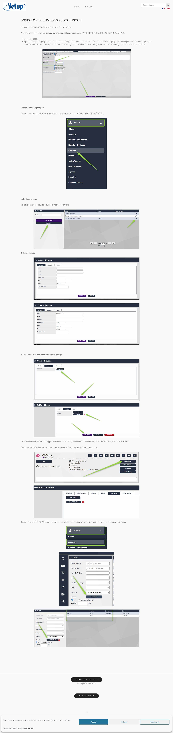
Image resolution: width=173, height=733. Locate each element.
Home (76, 7)
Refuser (124, 722)
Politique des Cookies (10, 728)
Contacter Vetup (86, 696)
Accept (93, 722)
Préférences (154, 722)
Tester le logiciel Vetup (86, 680)
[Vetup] (14, 6)
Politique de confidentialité (25, 728)
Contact (89, 7)
